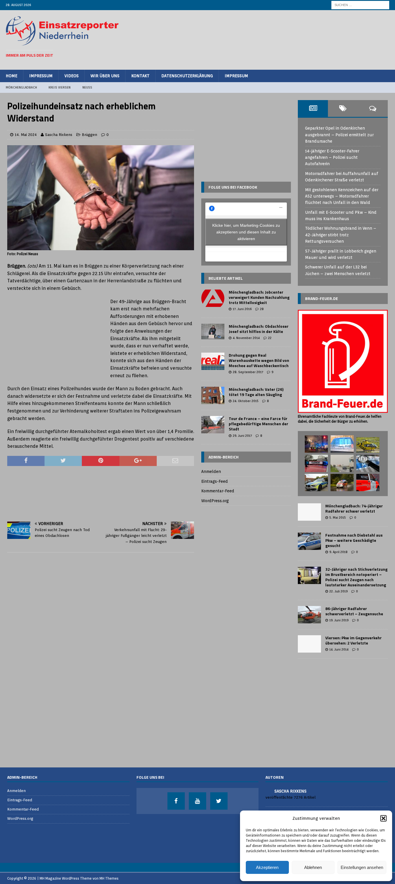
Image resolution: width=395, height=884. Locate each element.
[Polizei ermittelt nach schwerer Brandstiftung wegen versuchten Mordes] (316, 444)
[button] (383, 818)
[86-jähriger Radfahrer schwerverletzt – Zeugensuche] (309, 614)
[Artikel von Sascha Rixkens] (267, 791)
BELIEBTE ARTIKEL (225, 278)
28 (262, 309)
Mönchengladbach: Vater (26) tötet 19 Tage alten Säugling (256, 391)
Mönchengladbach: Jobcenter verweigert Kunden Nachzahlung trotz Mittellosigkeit (259, 297)
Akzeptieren (267, 867)
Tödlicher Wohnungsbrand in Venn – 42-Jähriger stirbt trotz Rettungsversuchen (340, 235)
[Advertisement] (284, 39)
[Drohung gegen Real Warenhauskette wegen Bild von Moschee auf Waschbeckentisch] (212, 361)
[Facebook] (176, 801)
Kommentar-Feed (217, 491)
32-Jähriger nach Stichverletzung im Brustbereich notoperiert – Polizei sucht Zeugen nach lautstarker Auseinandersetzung (356, 577)
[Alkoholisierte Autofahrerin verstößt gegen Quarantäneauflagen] (316, 482)
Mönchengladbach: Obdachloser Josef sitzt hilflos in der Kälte (259, 328)
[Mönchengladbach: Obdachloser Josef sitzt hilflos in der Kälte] (212, 331)
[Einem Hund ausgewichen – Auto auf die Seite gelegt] (316, 463)
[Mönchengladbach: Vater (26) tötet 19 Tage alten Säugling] (212, 395)
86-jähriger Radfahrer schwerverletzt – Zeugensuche (354, 611)
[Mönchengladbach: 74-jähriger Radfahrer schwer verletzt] (309, 512)
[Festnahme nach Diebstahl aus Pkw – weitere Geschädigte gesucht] (309, 541)
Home (11, 75)
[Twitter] (219, 801)
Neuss (87, 87)
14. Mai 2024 (26, 134)
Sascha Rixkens (58, 134)
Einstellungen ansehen (362, 867)
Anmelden (211, 471)
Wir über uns (105, 75)
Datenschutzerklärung (187, 75)
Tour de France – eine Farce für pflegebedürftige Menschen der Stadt (258, 423)
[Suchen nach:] (360, 4)
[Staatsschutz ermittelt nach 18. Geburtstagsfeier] (342, 444)
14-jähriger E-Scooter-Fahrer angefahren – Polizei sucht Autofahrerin (332, 157)
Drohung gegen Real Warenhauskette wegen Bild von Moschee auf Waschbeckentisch (259, 360)
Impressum (41, 75)
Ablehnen (313, 867)
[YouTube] (197, 801)
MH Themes (109, 878)
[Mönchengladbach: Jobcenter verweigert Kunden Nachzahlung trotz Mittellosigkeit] (212, 298)
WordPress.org (215, 500)
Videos (71, 75)
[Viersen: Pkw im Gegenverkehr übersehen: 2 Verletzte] (309, 644)
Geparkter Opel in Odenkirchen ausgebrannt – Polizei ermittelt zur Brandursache (339, 134)
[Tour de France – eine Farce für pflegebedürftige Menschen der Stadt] (212, 424)
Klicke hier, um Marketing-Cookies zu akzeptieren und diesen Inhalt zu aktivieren (246, 232)
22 (270, 338)
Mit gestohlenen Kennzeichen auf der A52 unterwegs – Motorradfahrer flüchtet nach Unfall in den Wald (341, 196)
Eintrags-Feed (214, 481)
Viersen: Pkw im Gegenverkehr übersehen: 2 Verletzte (353, 640)
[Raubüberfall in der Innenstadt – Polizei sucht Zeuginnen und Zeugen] (367, 463)
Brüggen (89, 134)
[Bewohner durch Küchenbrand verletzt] (342, 482)
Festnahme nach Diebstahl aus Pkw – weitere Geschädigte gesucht (354, 540)
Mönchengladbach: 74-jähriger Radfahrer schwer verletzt (354, 508)
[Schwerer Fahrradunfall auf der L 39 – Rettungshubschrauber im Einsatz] (342, 463)
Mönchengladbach (21, 87)
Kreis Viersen (60, 87)
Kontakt (140, 75)
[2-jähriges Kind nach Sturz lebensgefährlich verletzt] (367, 445)
